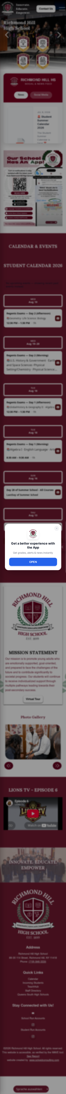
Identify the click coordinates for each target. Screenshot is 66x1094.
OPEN (33, 562)
